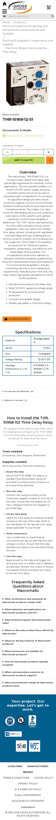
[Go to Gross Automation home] (4, 4)
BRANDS (28, 772)
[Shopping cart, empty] (48, 7)
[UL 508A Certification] (22, 721)
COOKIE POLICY (43, 777)
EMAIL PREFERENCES (28, 795)
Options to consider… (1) (15, 400)
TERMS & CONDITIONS (16, 777)
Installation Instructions (24, 136)
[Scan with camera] (4, 16)
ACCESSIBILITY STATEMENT (28, 801)
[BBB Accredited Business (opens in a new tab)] (32, 721)
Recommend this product (19, 319)
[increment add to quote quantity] (49, 152)
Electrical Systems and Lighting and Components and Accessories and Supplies (25, 30)
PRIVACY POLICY (28, 783)
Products (19, 22)
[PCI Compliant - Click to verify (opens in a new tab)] (13, 734)
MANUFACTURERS (37, 766)
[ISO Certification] (10, 721)
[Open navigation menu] (4, 11)
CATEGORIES (15, 766)
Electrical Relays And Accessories (26, 48)
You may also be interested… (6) (19, 391)
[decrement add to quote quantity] (7, 152)
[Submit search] (52, 16)
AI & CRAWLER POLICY (28, 789)
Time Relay (9, 51)
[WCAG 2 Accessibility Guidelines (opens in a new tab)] (34, 746)
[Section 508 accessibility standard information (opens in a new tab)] (21, 746)
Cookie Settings (28, 807)
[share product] (50, 160)
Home (6, 22)
